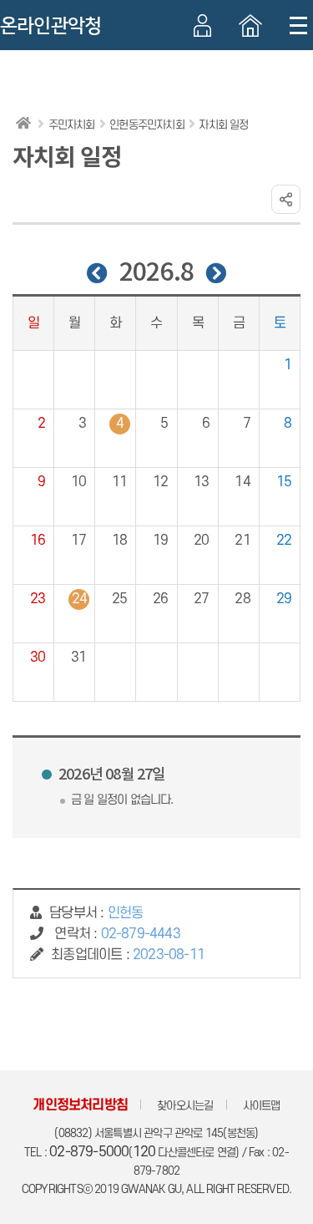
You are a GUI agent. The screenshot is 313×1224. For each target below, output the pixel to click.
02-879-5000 (89, 1152)
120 (144, 1152)
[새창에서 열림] (250, 25)
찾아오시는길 (185, 1106)
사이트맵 (261, 1106)
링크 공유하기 (285, 199)
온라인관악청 (50, 26)
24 (79, 599)
